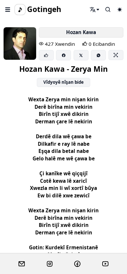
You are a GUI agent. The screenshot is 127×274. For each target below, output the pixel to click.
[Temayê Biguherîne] (119, 9)
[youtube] (105, 263)
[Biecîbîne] (46, 55)
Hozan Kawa (81, 32)
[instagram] (50, 263)
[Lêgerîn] (95, 9)
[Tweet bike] (81, 55)
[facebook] (77, 263)
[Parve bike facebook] (63, 55)
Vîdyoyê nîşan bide (63, 82)
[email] (22, 263)
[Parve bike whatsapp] (98, 55)
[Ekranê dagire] (115, 55)
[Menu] (8, 9)
